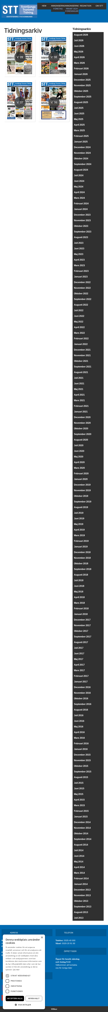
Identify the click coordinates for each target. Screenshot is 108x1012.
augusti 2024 (81, 170)
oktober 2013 (81, 901)
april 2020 (79, 462)
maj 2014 (78, 861)
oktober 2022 (81, 293)
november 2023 (82, 220)
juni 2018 (79, 586)
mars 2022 (79, 333)
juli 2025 (78, 108)
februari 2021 (81, 406)
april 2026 (79, 57)
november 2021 (82, 355)
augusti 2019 (81, 507)
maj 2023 (78, 254)
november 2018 (82, 558)
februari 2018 (81, 608)
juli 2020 (78, 445)
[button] (24, 1004)
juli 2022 (78, 310)
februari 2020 (81, 473)
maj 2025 (78, 119)
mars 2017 (79, 670)
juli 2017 (78, 648)
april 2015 (79, 800)
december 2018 (82, 552)
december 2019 (82, 485)
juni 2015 (79, 788)
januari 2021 (81, 411)
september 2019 (82, 501)
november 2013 (82, 895)
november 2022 (82, 288)
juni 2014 (79, 856)
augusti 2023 (81, 237)
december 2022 (82, 282)
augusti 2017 (81, 642)
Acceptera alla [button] (14, 998)
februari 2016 (81, 743)
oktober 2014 (81, 833)
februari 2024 (81, 203)
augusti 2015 (81, 777)
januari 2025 (81, 141)
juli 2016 (78, 715)
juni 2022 (79, 316)
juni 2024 (79, 181)
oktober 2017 (81, 631)
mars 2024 (79, 198)
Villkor (54, 1009)
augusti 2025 (81, 102)
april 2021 (79, 395)
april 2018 (79, 597)
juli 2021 (78, 378)
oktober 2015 (81, 766)
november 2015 (82, 760)
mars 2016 (79, 738)
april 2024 (79, 192)
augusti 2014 (81, 845)
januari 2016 (81, 749)
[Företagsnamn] (19, 11)
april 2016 (79, 732)
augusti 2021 (81, 372)
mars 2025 (79, 130)
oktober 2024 (81, 158)
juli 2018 (78, 580)
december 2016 (82, 687)
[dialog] (24, 972)
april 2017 (79, 665)
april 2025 (79, 125)
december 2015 (82, 755)
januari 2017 (81, 681)
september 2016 (82, 704)
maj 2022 (78, 321)
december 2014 (82, 822)
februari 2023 (81, 271)
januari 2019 (81, 546)
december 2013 (82, 890)
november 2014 (82, 828)
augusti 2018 (81, 575)
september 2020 (82, 434)
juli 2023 (78, 243)
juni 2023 (79, 248)
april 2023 (79, 260)
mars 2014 (79, 873)
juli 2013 (78, 918)
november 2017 (82, 625)
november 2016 (82, 693)
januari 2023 (81, 276)
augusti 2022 (81, 305)
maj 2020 (78, 456)
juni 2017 (79, 653)
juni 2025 (79, 113)
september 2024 (82, 164)
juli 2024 (78, 175)
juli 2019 (78, 513)
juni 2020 (79, 451)
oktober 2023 (81, 226)
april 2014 (79, 867)
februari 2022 (81, 338)
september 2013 (82, 906)
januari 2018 (81, 614)
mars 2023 (79, 265)
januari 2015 (81, 816)
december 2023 (82, 215)
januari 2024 (81, 209)
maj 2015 (78, 794)
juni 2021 (79, 383)
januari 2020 (81, 479)
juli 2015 (78, 783)
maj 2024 (78, 186)
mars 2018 (79, 603)
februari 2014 (81, 878)
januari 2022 (81, 344)
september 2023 (82, 231)
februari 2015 (81, 811)
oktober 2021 (81, 361)
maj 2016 (78, 726)
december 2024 (82, 147)
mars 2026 (79, 63)
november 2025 (82, 85)
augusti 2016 (81, 710)
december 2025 (82, 80)
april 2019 (79, 530)
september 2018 (82, 569)
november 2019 (82, 490)
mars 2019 (79, 535)
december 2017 (82, 620)
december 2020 (82, 417)
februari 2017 (81, 676)
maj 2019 (78, 524)
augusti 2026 (81, 35)
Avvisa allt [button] (33, 998)
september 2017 (82, 636)
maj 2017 (78, 659)
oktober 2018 (81, 563)
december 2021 (82, 350)
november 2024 (82, 153)
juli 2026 (78, 40)
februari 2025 (81, 136)
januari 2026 (81, 74)
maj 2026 (78, 51)
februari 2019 (81, 541)
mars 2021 (79, 400)
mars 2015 (79, 805)
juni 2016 (79, 721)
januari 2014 (81, 884)
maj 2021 (78, 389)
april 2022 (79, 327)
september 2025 (82, 96)
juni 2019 (79, 518)
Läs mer (16, 969)
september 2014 (82, 839)
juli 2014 (78, 850)
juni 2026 (79, 46)
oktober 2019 (81, 496)
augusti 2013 (81, 912)
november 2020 (82, 423)
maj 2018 (78, 591)
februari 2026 (81, 68)
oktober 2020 (81, 428)
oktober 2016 (81, 698)
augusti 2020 (81, 440)
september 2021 (82, 366)
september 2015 (82, 771)
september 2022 (82, 299)
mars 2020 (79, 468)
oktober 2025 (81, 91)
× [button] (42, 937)
